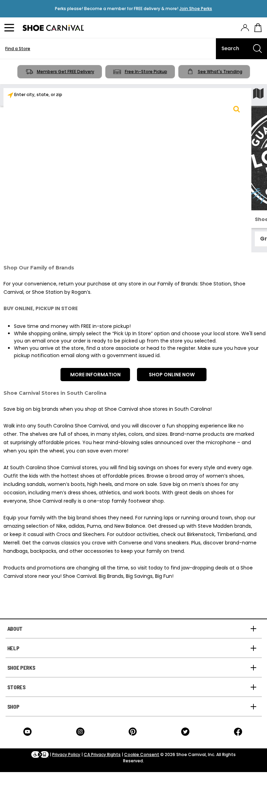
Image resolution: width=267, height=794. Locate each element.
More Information (95, 374)
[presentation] (245, 28)
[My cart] (258, 28)
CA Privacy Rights (102, 754)
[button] (236, 109)
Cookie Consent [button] (141, 754)
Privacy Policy (66, 754)
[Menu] (10, 27)
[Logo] (53, 28)
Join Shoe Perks (195, 8)
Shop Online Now (172, 374)
